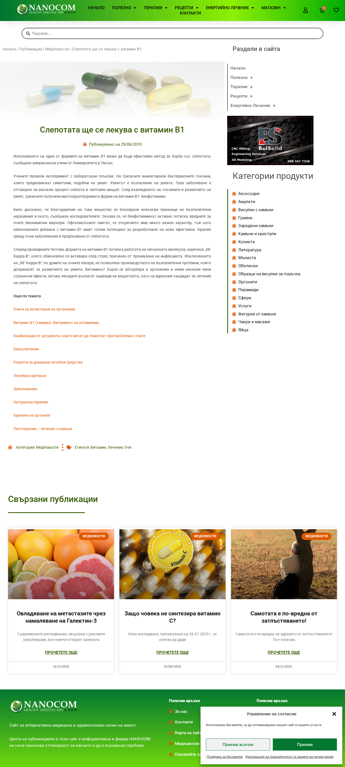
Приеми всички (238, 744)
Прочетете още (61, 652)
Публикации (31, 49)
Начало (9, 49)
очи (127, 447)
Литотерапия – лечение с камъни (42, 429)
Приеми (305, 744)
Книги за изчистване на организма (44, 309)
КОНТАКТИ (190, 13)
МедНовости (56, 49)
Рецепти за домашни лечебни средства (47, 362)
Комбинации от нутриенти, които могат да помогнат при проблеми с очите (79, 336)
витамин (98, 447)
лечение (115, 447)
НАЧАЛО (96, 7)
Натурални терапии (30, 402)
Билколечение (26, 349)
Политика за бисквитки (225, 757)
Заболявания (25, 389)
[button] (334, 714)
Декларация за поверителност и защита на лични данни (289, 757)
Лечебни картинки (29, 376)
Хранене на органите (31, 415)
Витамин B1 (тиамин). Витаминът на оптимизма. (56, 322)
